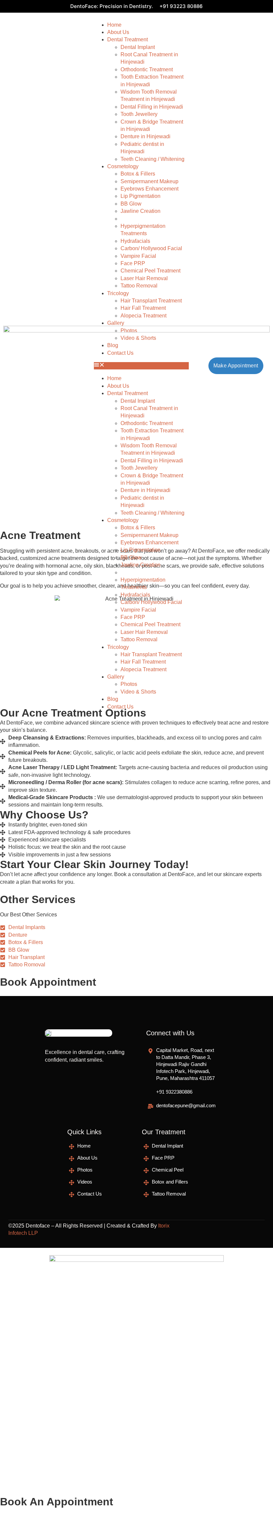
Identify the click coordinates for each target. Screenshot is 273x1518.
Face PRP (133, 263)
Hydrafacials (135, 241)
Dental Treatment (127, 39)
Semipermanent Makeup (149, 181)
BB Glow (131, 204)
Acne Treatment (139, 219)
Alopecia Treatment (143, 315)
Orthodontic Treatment (147, 69)
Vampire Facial (138, 256)
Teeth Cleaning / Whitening (152, 159)
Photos (129, 684)
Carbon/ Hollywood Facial (151, 248)
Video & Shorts (138, 692)
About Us (118, 32)
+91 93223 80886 (181, 6)
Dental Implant (138, 47)
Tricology (118, 293)
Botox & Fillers (138, 174)
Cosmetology (122, 166)
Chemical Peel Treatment (150, 270)
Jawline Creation (140, 211)
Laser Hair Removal (144, 278)
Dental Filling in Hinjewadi (152, 107)
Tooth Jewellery (139, 114)
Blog (112, 699)
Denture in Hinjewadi (145, 136)
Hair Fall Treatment (143, 308)
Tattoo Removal (139, 285)
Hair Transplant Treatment (151, 300)
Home (114, 25)
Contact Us (120, 707)
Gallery (115, 323)
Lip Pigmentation (140, 196)
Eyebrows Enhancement (149, 189)
